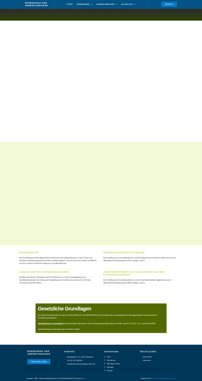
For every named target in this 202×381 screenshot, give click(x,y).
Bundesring (83, 4)
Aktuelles (127, 4)
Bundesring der (36, 3)
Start (70, 4)
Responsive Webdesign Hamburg (164, 378)
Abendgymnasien (36, 5)
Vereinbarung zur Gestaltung (50, 324)
